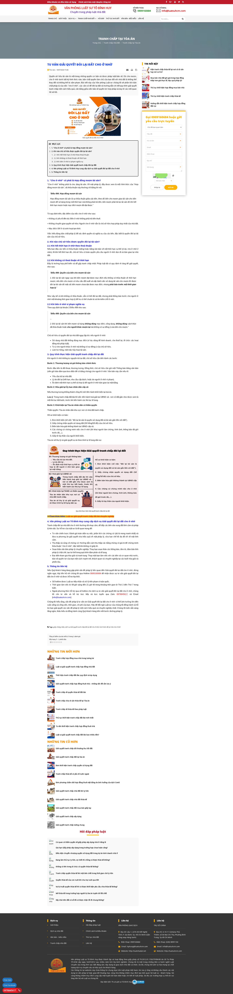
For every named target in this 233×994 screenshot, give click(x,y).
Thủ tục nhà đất (92, 937)
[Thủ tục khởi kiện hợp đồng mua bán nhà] (145, 87)
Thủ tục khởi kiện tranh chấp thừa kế (165, 96)
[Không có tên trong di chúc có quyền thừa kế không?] (51, 866)
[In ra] (132, 70)
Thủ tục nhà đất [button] (112, 18)
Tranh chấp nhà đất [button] (86, 18)
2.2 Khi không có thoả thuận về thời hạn (70, 158)
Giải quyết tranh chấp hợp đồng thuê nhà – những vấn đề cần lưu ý (83, 684)
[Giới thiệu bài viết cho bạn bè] (127, 70)
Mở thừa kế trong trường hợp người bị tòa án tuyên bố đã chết (81, 893)
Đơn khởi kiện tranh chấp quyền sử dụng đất (74, 765)
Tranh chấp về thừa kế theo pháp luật (71, 709)
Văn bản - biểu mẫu (58, 937)
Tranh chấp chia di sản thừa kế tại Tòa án (73, 701)
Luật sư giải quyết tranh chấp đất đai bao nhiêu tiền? (77, 735)
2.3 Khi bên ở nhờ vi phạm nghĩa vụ (68, 161)
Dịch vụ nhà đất (56, 931)
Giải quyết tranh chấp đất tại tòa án (70, 757)
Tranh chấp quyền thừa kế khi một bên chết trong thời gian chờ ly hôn (84, 873)
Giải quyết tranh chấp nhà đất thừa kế (71, 799)
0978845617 (10, 990)
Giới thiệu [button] (63, 18)
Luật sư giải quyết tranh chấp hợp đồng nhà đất (75, 667)
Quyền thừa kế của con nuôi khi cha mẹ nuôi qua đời (77, 880)
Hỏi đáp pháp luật (93, 925)
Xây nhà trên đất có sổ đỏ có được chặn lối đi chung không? (80, 900)
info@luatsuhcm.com (174, 10)
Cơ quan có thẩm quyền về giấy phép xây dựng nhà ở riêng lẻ (81, 842)
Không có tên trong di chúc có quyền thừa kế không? (77, 866)
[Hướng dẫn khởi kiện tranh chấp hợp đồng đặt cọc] (145, 104)
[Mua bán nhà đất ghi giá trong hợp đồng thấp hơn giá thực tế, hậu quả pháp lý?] (145, 79)
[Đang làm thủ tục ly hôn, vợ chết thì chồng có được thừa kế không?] (51, 859)
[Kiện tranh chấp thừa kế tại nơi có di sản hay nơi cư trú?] (145, 70)
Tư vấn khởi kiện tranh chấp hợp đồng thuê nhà (75, 726)
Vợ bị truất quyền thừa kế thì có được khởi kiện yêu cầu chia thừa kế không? (86, 886)
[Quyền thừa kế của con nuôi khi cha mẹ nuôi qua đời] (51, 879)
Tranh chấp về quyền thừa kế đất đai (71, 692)
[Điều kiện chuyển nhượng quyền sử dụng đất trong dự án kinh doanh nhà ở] (51, 853)
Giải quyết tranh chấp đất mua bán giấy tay (73, 808)
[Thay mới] (173, 175)
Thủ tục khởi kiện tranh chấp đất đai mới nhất (74, 718)
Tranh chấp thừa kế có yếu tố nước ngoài (72, 774)
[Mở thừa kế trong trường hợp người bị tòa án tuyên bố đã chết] (51, 893)
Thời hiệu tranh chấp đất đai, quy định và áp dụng (76, 675)
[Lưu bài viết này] (136, 70)
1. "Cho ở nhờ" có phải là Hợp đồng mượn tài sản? (72, 148)
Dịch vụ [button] (71, 18)
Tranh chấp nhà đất (112, 43)
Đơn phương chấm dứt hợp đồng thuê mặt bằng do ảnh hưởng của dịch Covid (88, 782)
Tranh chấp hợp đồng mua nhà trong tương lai (75, 658)
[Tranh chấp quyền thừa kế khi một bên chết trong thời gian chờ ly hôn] (51, 873)
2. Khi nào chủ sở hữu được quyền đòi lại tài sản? (72, 151)
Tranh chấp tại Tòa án (131, 43)
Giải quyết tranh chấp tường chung (70, 825)
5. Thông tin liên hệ (59, 172)
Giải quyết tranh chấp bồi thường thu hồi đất (74, 748)
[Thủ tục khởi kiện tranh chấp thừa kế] (145, 96)
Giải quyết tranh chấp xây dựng (68, 816)
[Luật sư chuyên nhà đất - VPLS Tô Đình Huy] (53, 9)
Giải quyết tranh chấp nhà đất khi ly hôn (72, 791)
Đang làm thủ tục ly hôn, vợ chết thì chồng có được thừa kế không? (83, 860)
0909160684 (144, 10)
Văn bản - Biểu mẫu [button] (128, 18)
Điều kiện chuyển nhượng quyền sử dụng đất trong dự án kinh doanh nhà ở (87, 853)
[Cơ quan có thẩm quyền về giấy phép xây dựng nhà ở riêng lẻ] (51, 842)
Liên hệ (89, 943)
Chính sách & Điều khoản (96, 931)
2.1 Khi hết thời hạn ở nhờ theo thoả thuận (71, 155)
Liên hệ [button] (141, 18)
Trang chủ (52, 18)
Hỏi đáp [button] (101, 18)
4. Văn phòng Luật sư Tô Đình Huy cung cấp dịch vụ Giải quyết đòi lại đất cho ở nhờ (86, 168)
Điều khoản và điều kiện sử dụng (61, 2)
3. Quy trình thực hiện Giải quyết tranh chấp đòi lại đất (74, 165)
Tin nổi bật (151, 63)
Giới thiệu (54, 925)
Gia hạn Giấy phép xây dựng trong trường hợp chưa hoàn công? (82, 847)
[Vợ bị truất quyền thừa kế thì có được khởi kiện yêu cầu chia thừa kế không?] (51, 886)
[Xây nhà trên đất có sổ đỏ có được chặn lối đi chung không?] (51, 899)
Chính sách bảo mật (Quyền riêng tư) (94, 2)
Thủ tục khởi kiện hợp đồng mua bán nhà (167, 87)
